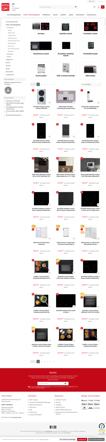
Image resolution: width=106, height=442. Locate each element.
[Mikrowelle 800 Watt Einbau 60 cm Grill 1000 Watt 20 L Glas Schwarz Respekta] (41, 165)
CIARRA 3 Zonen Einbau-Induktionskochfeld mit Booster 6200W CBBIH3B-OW (41, 311)
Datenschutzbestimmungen (44, 386)
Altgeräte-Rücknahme (35, 405)
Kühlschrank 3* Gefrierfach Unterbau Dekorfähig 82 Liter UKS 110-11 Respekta (66, 243)
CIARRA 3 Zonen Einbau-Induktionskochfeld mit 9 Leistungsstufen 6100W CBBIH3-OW (41, 277)
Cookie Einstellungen (35, 415)
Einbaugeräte (10, 27)
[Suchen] (76, 7)
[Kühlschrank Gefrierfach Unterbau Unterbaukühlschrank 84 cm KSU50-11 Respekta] (41, 233)
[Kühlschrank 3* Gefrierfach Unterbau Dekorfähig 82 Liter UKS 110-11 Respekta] (66, 233)
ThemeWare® (67, 433)
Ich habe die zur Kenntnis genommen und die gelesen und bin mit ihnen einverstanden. (54, 387)
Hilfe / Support (33, 400)
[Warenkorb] (102, 7)
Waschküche (9, 72)
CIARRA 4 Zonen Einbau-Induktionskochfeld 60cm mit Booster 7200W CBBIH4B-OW (65, 345)
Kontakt (58, 402)
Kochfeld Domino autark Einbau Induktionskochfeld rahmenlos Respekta (90, 141)
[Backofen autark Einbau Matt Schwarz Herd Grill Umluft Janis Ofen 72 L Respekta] (41, 334)
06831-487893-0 (7, 405)
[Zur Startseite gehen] (13, 7)
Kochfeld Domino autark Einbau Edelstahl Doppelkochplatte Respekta (41, 107)
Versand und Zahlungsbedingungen (39, 402)
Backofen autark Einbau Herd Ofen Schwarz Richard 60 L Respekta (66, 277)
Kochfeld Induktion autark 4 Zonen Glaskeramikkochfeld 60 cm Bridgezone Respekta (90, 277)
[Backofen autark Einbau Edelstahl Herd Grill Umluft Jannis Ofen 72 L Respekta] (90, 300)
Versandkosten (49, 431)
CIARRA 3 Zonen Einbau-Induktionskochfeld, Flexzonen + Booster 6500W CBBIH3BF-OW (90, 345)
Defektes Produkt (61, 400)
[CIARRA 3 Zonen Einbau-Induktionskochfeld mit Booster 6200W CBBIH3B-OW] (41, 300)
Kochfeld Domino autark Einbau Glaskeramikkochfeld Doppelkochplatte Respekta (41, 141)
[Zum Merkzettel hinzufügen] (49, 102)
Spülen (8, 69)
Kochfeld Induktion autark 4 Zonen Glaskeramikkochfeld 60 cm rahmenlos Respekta (41, 209)
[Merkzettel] (94, 7)
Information (32, 396)
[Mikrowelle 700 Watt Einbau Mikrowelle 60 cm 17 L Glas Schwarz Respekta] (66, 165)
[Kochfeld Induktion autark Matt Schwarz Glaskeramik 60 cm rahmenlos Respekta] (66, 199)
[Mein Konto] (98, 7)
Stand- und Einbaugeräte (13, 25)
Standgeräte (10, 54)
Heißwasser (9, 59)
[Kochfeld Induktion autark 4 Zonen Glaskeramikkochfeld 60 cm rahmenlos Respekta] (41, 199)
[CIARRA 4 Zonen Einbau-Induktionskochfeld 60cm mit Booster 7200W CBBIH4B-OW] (66, 334)
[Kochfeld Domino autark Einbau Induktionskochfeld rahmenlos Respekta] (90, 131)
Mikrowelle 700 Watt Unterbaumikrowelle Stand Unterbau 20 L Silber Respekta (66, 107)
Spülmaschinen (11, 46)
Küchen (8, 62)
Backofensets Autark (12, 38)
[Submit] (65, 383)
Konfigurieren (82, 439)
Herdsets (10, 30)
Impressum (32, 407)
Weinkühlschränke (12, 43)
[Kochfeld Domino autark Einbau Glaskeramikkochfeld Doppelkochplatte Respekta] (41, 131)
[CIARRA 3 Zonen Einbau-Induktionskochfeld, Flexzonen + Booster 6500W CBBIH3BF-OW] (90, 334)
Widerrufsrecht (60, 407)
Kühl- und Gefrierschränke (13, 48)
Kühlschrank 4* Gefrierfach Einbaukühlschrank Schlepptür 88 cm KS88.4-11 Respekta (90, 243)
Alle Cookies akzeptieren (96, 439)
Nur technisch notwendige (67, 439)
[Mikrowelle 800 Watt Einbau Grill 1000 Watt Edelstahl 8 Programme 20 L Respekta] (90, 165)
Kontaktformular (16, 417)
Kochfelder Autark (12, 35)
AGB (70, 386)
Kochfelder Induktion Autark (14, 40)
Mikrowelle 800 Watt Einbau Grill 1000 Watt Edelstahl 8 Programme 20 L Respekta (90, 175)
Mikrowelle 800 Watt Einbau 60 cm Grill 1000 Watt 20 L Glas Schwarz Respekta (41, 175)
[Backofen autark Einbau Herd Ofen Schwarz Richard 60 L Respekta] (66, 266)
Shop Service (59, 396)
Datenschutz (33, 412)
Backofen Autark (11, 33)
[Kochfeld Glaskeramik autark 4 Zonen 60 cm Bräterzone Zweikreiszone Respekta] (90, 199)
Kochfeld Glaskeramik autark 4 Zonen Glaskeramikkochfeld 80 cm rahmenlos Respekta (65, 311)
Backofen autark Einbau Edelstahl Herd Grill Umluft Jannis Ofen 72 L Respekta (90, 311)
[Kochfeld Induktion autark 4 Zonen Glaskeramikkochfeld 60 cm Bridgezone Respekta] (90, 266)
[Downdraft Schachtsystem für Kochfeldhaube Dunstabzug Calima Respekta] (90, 97)
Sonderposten (10, 75)
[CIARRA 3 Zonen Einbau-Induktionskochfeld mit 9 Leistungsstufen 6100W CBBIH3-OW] (41, 266)
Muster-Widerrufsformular (63, 410)
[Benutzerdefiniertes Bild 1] (90, 404)
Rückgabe (59, 405)
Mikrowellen (10, 51)
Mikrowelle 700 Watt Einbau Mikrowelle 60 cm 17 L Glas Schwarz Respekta (65, 175)
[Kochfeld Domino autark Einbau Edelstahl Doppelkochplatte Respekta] (41, 97)
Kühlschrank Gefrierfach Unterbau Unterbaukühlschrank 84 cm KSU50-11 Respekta (41, 243)
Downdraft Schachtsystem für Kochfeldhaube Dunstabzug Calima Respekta (90, 107)
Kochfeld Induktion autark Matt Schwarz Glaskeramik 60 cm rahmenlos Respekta (66, 209)
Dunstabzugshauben (12, 22)
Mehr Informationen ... (44, 439)
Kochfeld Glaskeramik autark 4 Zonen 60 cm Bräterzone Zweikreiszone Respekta (90, 209)
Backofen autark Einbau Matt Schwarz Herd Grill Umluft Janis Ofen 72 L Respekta (41, 345)
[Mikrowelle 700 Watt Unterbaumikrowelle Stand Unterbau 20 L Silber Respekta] (66, 97)
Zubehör (9, 56)
